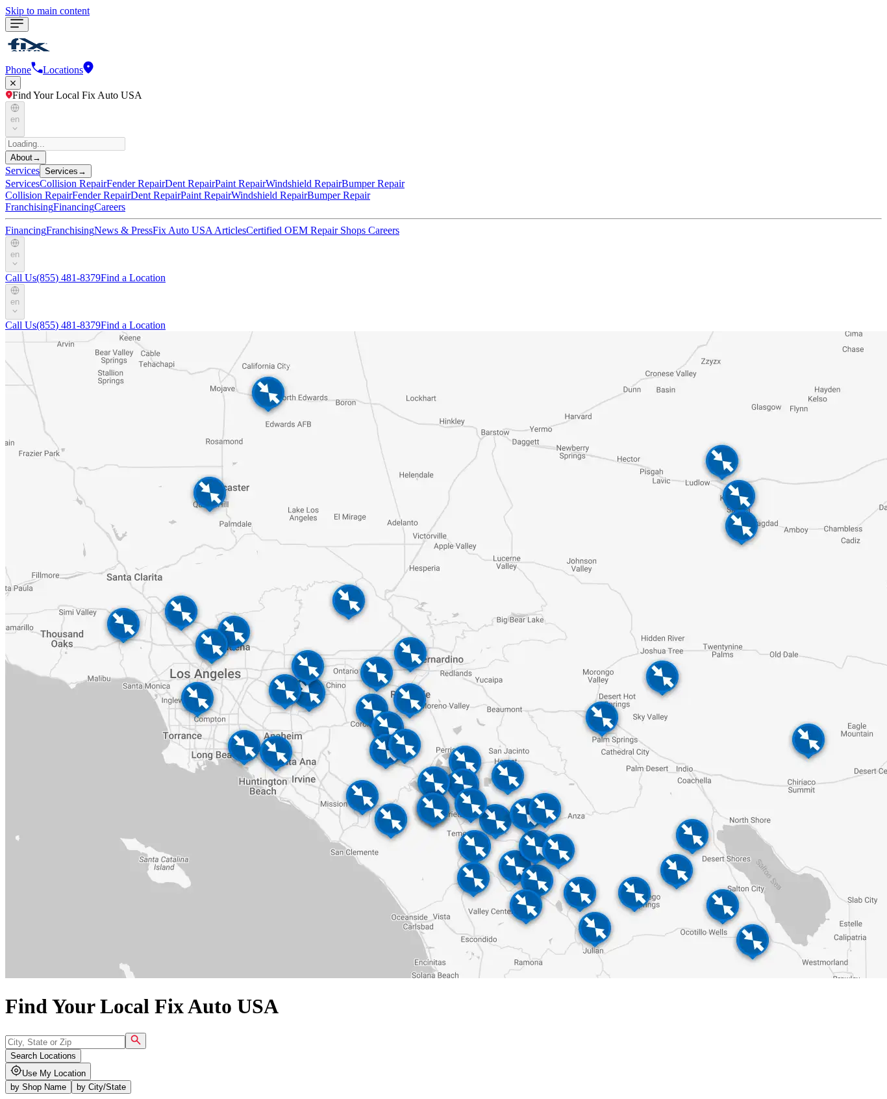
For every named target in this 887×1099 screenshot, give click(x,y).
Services (22, 170)
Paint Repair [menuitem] (240, 183)
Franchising (29, 206)
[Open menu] (17, 24)
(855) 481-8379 (53, 277)
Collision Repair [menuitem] (73, 183)
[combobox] (65, 1042)
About (25, 157)
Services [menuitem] (22, 183)
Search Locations (43, 1056)
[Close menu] (13, 83)
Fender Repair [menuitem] (135, 183)
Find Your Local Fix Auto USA (77, 95)
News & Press (123, 230)
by (38, 1087)
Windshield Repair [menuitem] (304, 183)
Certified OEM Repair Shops (307, 230)
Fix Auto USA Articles (199, 230)
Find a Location (133, 277)
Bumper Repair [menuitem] (373, 183)
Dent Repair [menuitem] (190, 183)
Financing (73, 206)
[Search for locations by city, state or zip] (135, 1041)
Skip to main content (47, 10)
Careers (109, 206)
